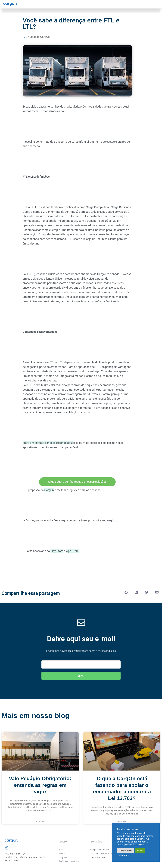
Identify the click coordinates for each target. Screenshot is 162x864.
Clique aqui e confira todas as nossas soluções (77, 481)
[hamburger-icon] (156, 4)
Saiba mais (123, 855)
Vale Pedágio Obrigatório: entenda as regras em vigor (40, 785)
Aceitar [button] (140, 850)
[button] (126, 592)
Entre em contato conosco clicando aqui (48, 442)
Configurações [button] (125, 850)
